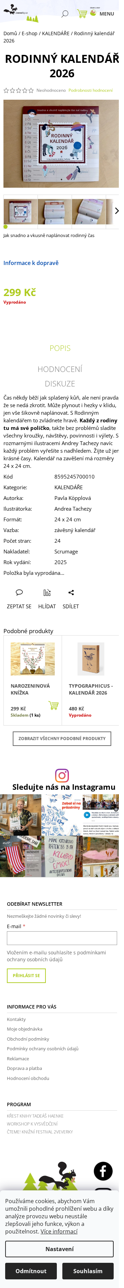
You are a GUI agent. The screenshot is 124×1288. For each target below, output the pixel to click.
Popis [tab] (60, 348)
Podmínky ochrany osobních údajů (43, 1048)
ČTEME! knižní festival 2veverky (40, 1132)
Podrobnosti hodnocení (91, 90)
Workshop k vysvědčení (32, 1124)
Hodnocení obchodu (28, 1078)
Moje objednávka (24, 1029)
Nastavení (59, 1249)
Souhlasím (88, 1271)
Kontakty (16, 1019)
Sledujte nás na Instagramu (63, 787)
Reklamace (18, 1058)
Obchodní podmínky (28, 1039)
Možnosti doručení (83, 263)
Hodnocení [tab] (60, 369)
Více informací (59, 1231)
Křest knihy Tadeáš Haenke (35, 1116)
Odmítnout (31, 1271)
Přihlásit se (26, 976)
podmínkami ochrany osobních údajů (56, 956)
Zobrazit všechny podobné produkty (62, 738)
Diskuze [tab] (60, 383)
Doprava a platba (24, 1068)
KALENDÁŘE (68, 487)
